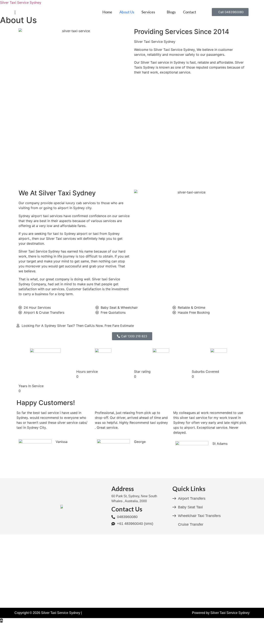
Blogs (171, 12)
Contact (189, 12)
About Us (126, 12)
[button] (150, 12)
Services (148, 12)
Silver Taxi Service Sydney (20, 2)
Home (107, 12)
